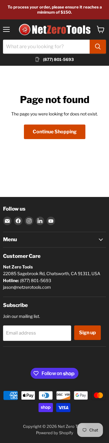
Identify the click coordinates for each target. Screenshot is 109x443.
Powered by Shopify (54, 432)
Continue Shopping (55, 132)
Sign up (87, 332)
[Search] (98, 47)
